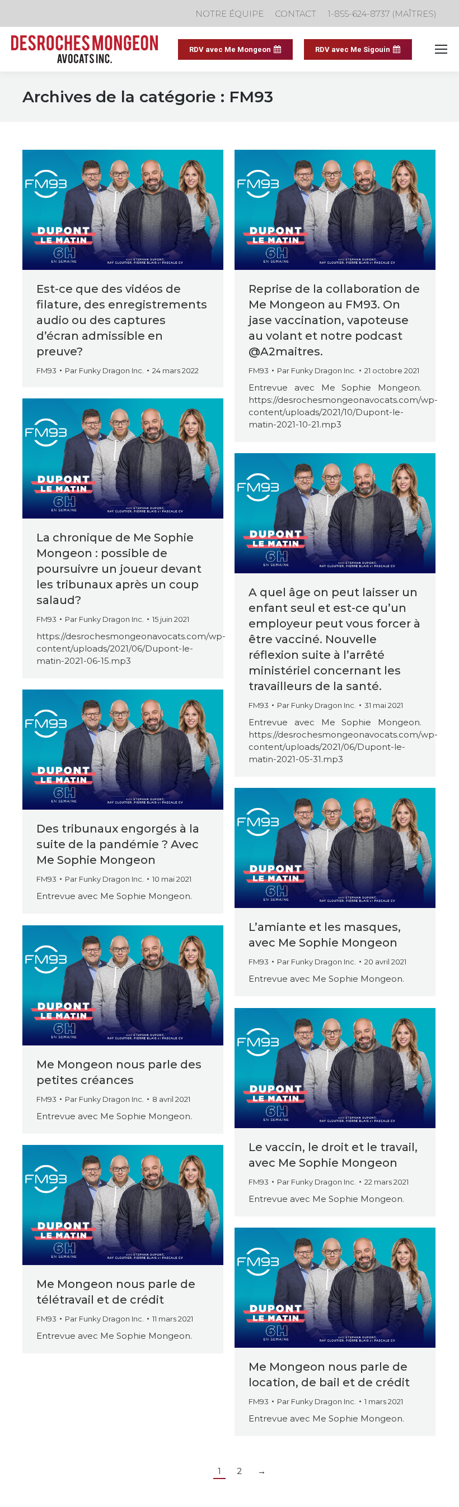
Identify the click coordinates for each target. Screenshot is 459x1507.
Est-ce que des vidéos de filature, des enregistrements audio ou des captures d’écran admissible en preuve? (121, 320)
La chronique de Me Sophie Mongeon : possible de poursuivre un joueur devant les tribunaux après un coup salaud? (119, 569)
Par (104, 370)
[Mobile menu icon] (441, 49)
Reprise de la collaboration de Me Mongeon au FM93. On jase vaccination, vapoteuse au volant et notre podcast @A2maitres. (334, 320)
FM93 (46, 370)
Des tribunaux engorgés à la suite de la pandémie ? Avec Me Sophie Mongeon (117, 844)
